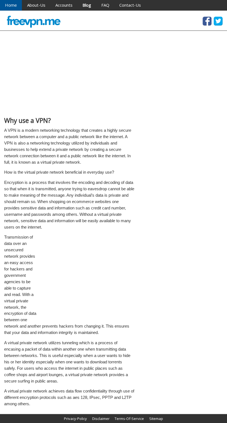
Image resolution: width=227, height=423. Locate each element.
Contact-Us (130, 5)
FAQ (105, 5)
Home (11, 5)
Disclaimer (101, 418)
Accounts (64, 5)
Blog (86, 5)
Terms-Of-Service (129, 418)
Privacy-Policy (75, 418)
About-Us (36, 5)
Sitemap (156, 418)
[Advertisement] (69, 74)
